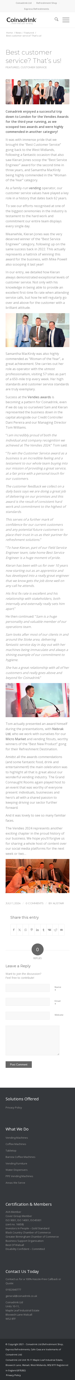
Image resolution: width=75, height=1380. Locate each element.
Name (58, 989)
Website (59, 1014)
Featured (12, 67)
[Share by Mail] (61, 929)
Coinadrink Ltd (24, 2)
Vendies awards (39, 397)
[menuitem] (24, 3)
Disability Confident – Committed (25, 1249)
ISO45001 (35, 1220)
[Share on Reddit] (55, 929)
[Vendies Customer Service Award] (37, 92)
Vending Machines (17, 1137)
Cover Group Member (19, 1216)
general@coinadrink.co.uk (21, 1296)
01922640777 (13, 1289)
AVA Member (13, 1212)
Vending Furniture (16, 1163)
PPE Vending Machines (19, 1176)
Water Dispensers (17, 1170)
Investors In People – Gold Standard (27, 1228)
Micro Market (16, 739)
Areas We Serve (15, 1182)
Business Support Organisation (25, 1241)
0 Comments (35, 903)
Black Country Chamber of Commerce (28, 1232)
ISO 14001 (23, 1220)
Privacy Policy (14, 1107)
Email (58, 1002)
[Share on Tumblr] (43, 929)
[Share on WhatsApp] (26, 929)
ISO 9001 (11, 1220)
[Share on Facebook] (14, 929)
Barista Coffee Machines (20, 1157)
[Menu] (63, 18)
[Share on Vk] (49, 929)
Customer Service (34, 67)
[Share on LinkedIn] (38, 929)
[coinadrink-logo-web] (31, 20)
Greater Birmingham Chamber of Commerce (32, 1236)
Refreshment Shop (46, 2)
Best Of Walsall (15, 1245)
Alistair (58, 903)
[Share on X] (20, 929)
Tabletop (11, 1150)
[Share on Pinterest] (32, 929)
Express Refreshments (36, 8)
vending (35, 188)
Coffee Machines (16, 1144)
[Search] (54, 18)
